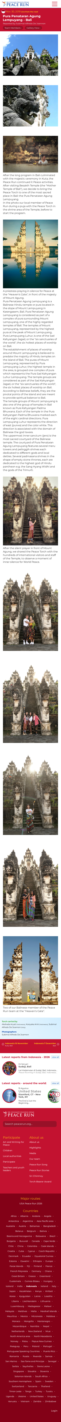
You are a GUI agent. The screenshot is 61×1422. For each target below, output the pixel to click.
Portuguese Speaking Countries (23, 1351)
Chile (11, 1246)
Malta (34, 1311)
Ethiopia (37, 1261)
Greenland (45, 1276)
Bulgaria (11, 1241)
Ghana (48, 1271)
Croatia (11, 1251)
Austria (22, 1226)
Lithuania (45, 1301)
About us (34, 1142)
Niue (48, 1331)
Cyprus (31, 1251)
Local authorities (12, 1156)
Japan (12, 1291)
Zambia (37, 1401)
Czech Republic (47, 1251)
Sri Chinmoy (36, 1176)
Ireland (44, 1286)
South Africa (41, 1376)
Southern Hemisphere (20, 1381)
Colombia (32, 1246)
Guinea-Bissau (32, 1281)
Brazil (53, 1236)
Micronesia (37, 1316)
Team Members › (13, 28)
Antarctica (13, 1221)
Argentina (28, 1221)
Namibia (35, 1326)
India (20, 1286)
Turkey (39, 1391)
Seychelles (28, 1366)
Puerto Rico (49, 1351)
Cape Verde (49, 1241)
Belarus (19, 1231)
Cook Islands (47, 1246)
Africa (14, 1216)
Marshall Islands (48, 1311)
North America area (20, 1336)
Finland (38, 1266)
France (49, 1266)
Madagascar (34, 1306)
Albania (24, 1216)
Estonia (13, 1261)
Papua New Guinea (42, 1341)
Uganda (10, 1396)
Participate (9, 1161)
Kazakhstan (25, 1291)
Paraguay (15, 1346)
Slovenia (44, 1371)
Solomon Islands (23, 1376)
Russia (26, 1356)
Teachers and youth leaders (13, 1169)
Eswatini (25, 1261)
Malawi (48, 1306)
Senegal (52, 1361)
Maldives (23, 1311)
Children (7, 1150)
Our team (34, 1159)
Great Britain (18, 1276)
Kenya (38, 1291)
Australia (10, 1226)
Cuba (22, 1251)
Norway (14, 1341)
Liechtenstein (30, 1301)
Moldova (51, 1316)
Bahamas (35, 1226)
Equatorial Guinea (44, 1256)
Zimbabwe (50, 1401)
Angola (48, 1216)
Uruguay (52, 1396)
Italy (54, 1286)
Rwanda (37, 1356)
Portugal (48, 1346)
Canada (36, 1241)
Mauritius (12, 1316)
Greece (32, 1276)
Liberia (15, 1301)
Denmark (14, 1256)
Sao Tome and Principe (33, 1361)
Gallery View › (33, 28)
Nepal (46, 1326)
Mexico (24, 1316)
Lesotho (48, 1296)
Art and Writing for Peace (13, 1143)
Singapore (18, 1371)
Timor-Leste (15, 1391)
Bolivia (43, 1231)
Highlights (35, 1147)
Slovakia (32, 1371)
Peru (26, 1346)
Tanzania (33, 1386)
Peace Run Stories (39, 1170)
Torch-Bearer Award (40, 1181)
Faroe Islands (17, 1266)
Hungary (48, 1281)
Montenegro (44, 1321)
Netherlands (18, 1331)
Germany (37, 1271)
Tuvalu (49, 1391)
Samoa (49, 1356)
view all (55, 1057)
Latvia (37, 1296)
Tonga (28, 1391)
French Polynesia (19, 1271)
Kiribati (49, 1291)
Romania (14, 1356)
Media (32, 1153)
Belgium (31, 1231)
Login (54, 1410)
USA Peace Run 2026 (30, 1203)
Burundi (23, 1241)
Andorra (36, 1216)
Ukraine (22, 1396)
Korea (13, 1296)
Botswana (41, 1236)
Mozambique (20, 1326)
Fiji (28, 1266)
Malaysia (10, 1311)
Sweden (49, 1381)
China (20, 1246)
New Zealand (35, 1331)
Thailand (46, 1386)
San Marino (11, 1361)
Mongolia (29, 1321)
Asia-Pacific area (45, 1221)
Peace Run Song (38, 1164)
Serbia (15, 1366)
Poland (36, 1346)
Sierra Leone (43, 1366)
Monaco (16, 1321)
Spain (38, 1381)
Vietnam (25, 1401)
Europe (49, 1261)
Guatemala (15, 1281)
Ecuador (26, 1256)
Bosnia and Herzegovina (19, 1236)
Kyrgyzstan (25, 1296)
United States (37, 1396)
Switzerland (18, 1386)
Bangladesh (49, 1226)
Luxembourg (18, 1306)
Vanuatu (12, 1401)
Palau (25, 1341)
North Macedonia (43, 1336)
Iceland (10, 1286)
